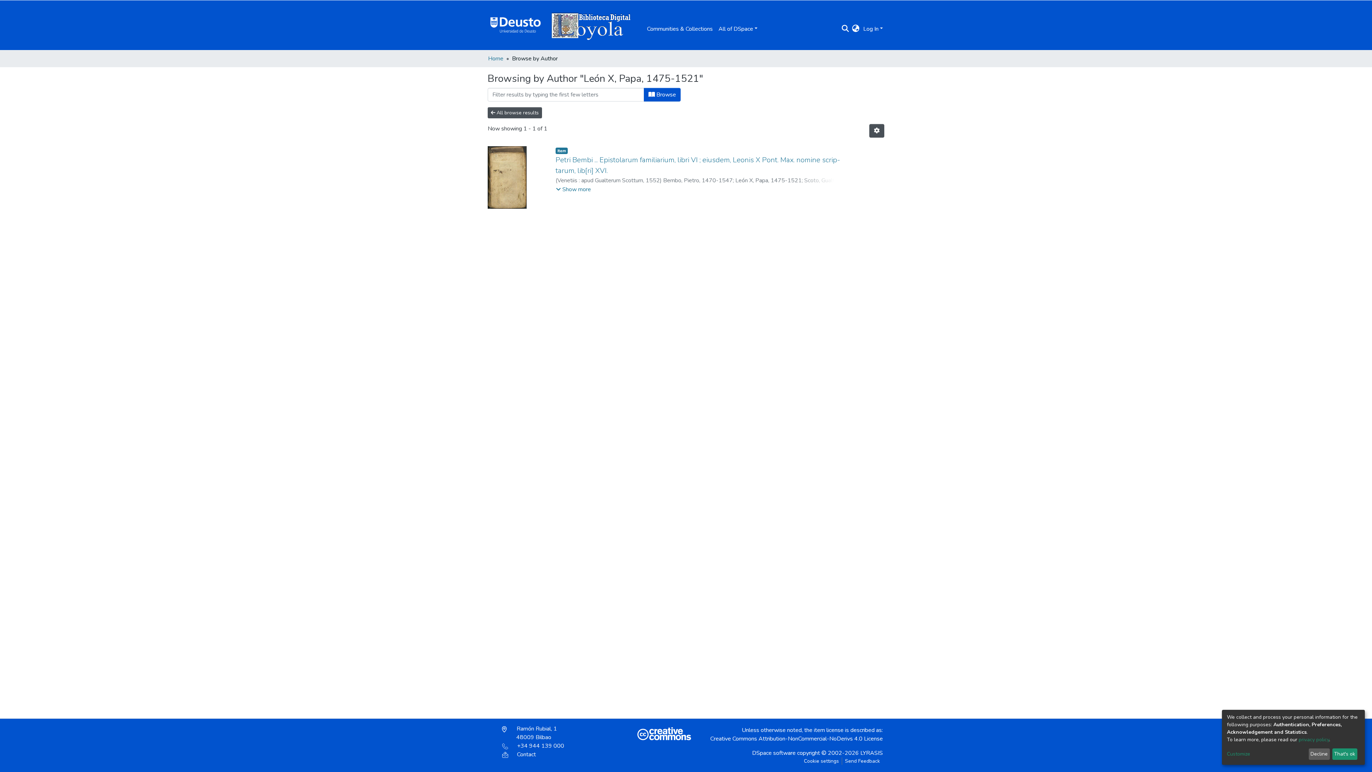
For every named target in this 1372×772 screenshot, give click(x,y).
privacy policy (1314, 739)
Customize (1238, 754)
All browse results (517, 112)
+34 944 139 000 (540, 746)
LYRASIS (871, 753)
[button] (856, 29)
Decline (1319, 754)
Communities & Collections (680, 29)
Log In (871, 29)
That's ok (1344, 754)
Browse (665, 95)
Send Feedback (862, 761)
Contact (526, 754)
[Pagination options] (876, 131)
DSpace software (774, 753)
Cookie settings (821, 761)
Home (495, 59)
